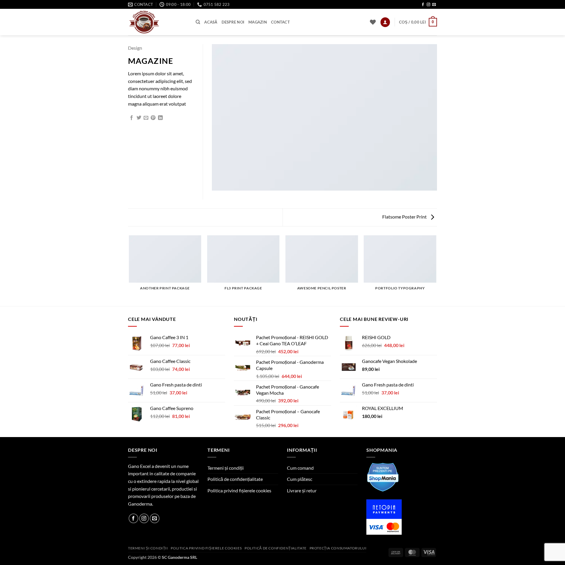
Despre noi (233, 22)
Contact (280, 22)
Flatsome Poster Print (405, 216)
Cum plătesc (299, 479)
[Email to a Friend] (146, 118)
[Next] (436, 270)
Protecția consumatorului (338, 548)
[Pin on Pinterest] (153, 118)
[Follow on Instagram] (428, 5)
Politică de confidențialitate (235, 479)
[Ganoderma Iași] (157, 22)
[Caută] (198, 22)
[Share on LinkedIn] (160, 118)
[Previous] (129, 270)
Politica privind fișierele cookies (239, 490)
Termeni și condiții (225, 468)
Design (135, 48)
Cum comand (300, 468)
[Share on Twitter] (139, 118)
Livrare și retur (302, 490)
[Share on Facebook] (131, 118)
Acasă (210, 22)
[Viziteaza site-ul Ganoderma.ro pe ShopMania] (383, 476)
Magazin (257, 22)
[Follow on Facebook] (423, 5)
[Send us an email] (434, 5)
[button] (385, 22)
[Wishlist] (373, 22)
